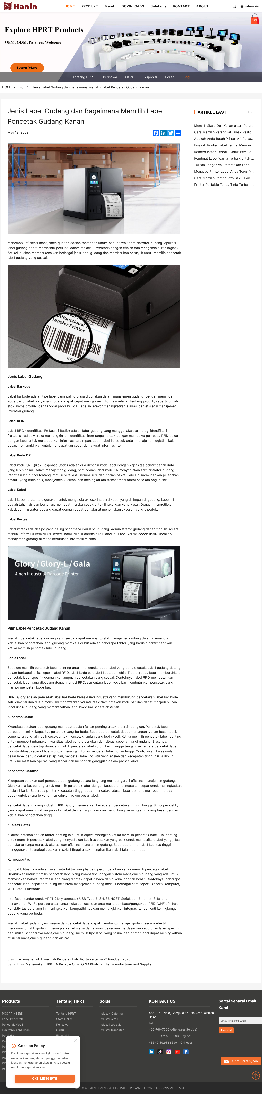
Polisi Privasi (130, 1087)
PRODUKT (89, 6)
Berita (169, 77)
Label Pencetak (12, 1019)
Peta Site (180, 1087)
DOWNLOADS (133, 6)
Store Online (64, 1019)
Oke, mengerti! (44, 1078)
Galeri (129, 77)
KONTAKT (181, 6)
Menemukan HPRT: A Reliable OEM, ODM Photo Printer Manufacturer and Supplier (89, 964)
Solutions (159, 6)
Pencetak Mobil (12, 1024)
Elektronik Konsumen (16, 1030)
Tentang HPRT (84, 77)
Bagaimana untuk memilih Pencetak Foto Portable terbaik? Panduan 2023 (73, 959)
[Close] (75, 1040)
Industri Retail (108, 1019)
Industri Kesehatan (111, 1030)
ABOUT (202, 6)
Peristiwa (110, 77)
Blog (186, 77)
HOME (69, 6)
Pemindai (8, 1035)
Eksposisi (149, 77)
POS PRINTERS (12, 1013)
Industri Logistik (110, 1024)
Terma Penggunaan (157, 1087)
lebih (250, 112)
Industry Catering (111, 1013)
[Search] (234, 6)
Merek (110, 6)
